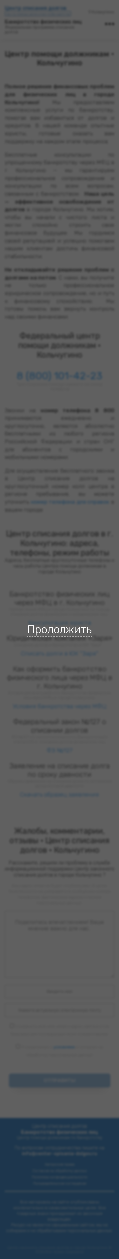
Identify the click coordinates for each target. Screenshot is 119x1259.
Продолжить (59, 629)
